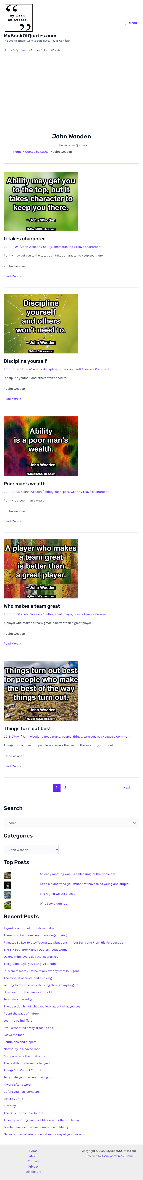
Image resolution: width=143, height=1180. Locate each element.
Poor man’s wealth (25, 484)
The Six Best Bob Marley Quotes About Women (36, 949)
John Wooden (30, 247)
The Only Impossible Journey (24, 1113)
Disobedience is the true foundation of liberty (36, 1127)
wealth (75, 492)
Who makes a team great (32, 606)
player (67, 614)
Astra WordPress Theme (118, 1156)
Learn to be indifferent (19, 1020)
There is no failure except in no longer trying (35, 935)
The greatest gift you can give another (31, 963)
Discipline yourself (25, 361)
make (56, 736)
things (77, 736)
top (71, 247)
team (77, 614)
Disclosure (33, 1171)
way (99, 736)
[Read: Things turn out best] (41, 691)
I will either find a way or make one (28, 1028)
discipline (50, 369)
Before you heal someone (22, 1091)
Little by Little (13, 1099)
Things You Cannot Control (22, 1070)
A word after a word (17, 1084)
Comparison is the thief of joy (25, 1056)
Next (128, 787)
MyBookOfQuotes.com (30, 36)
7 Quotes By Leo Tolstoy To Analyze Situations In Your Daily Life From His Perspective (63, 942)
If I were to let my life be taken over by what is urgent (41, 971)
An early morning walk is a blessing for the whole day (78, 874)
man (58, 492)
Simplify (10, 1106)
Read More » (12, 276)
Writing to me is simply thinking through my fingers (41, 985)
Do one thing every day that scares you (31, 956)
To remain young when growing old (28, 1077)
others (63, 369)
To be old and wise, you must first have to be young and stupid (84, 884)
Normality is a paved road (22, 1049)
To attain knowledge (18, 999)
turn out (89, 736)
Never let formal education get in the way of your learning (44, 1134)
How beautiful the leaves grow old (28, 992)
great (58, 614)
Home (33, 1151)
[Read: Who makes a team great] (41, 568)
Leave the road (14, 1035)
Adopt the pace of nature (21, 1013)
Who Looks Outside (53, 903)
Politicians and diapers (20, 1042)
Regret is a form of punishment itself (30, 928)
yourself (75, 369)
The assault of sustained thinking (28, 978)
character (60, 247)
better (49, 614)
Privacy (33, 1166)
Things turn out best (27, 728)
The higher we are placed (57, 893)
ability (47, 247)
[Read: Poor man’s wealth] (41, 446)
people (67, 736)
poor (66, 492)
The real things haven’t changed (27, 1063)
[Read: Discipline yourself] (41, 323)
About (33, 1156)
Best (47, 736)
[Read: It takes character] (41, 201)
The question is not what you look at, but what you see (42, 1006)
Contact (33, 1161)
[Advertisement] (71, 80)
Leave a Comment (88, 247)
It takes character (24, 239)
